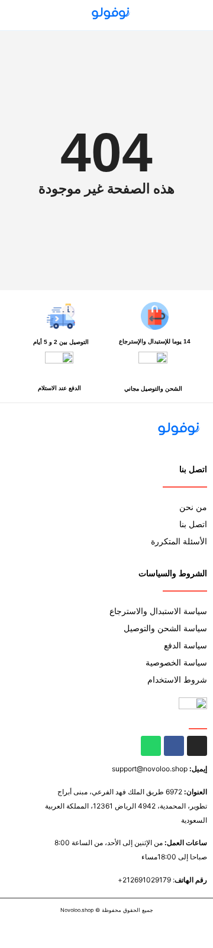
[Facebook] (174, 746)
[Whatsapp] (151, 746)
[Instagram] (197, 746)
